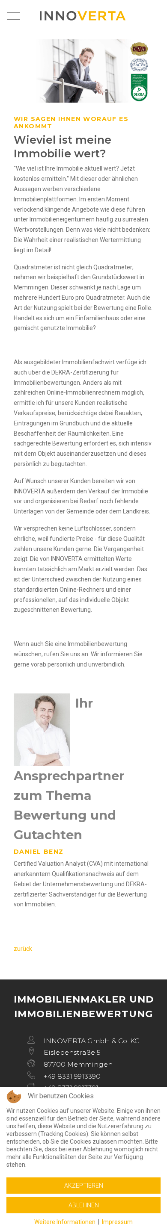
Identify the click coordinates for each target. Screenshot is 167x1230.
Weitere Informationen (64, 1221)
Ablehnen (84, 1205)
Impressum (117, 1221)
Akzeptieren (83, 1185)
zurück (23, 948)
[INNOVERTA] (82, 16)
